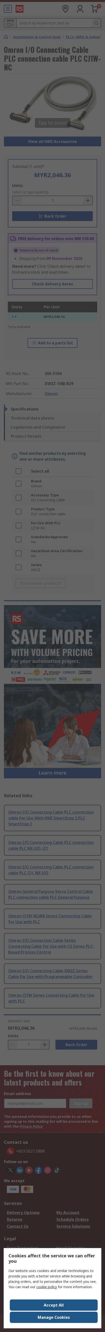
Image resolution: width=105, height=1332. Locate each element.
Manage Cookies (54, 1317)
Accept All (54, 1305)
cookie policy (46, 1287)
